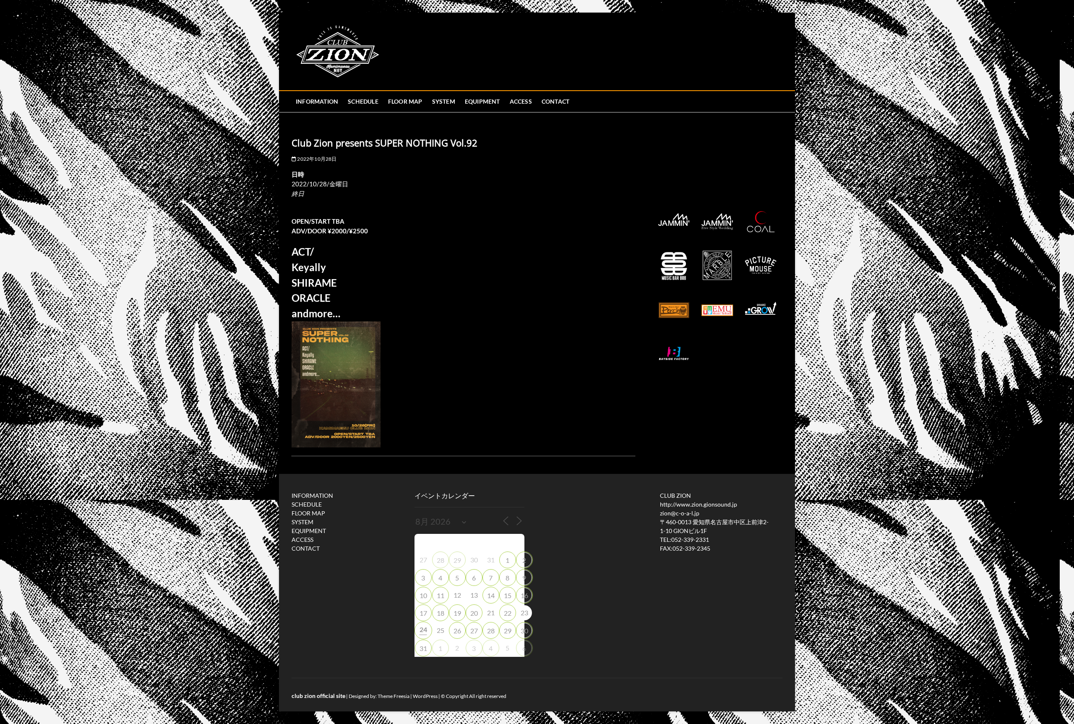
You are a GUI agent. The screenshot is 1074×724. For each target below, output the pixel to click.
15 (507, 595)
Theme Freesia (393, 696)
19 (457, 613)
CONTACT (555, 101)
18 (440, 613)
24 (423, 629)
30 (524, 631)
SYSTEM (443, 101)
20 (474, 613)
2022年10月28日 (316, 159)
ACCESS (521, 101)
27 (474, 631)
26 (457, 631)
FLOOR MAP (405, 101)
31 (423, 648)
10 (423, 595)
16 (524, 595)
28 (440, 560)
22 (507, 613)
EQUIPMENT (482, 101)
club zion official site (318, 695)
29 (457, 560)
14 (491, 595)
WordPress (425, 696)
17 (423, 613)
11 (440, 595)
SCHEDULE (363, 101)
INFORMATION (317, 101)
